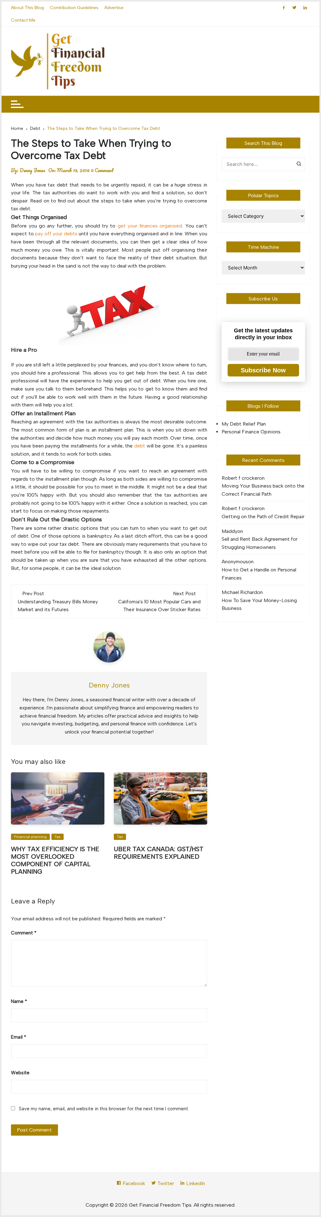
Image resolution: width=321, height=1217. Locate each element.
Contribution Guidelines (74, 7)
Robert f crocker (240, 478)
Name (19, 1001)
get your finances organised (150, 226)
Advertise (114, 7)
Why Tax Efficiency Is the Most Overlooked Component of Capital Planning (55, 860)
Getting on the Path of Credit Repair (263, 516)
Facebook (133, 1183)
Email (18, 1037)
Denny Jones (32, 170)
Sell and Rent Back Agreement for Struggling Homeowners (259, 543)
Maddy (229, 531)
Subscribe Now (263, 370)
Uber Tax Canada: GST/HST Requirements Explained (158, 852)
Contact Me (23, 20)
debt (139, 446)
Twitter (165, 1183)
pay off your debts (56, 234)
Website (20, 1073)
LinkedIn (195, 1183)
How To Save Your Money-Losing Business (259, 604)
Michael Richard (239, 592)
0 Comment (102, 170)
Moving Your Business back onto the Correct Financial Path (263, 490)
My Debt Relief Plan (244, 424)
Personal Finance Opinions (251, 432)
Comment (23, 933)
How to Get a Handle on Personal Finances (259, 574)
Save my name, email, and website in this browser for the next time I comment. (104, 1109)
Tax (58, 837)
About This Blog (27, 7)
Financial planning (30, 837)
